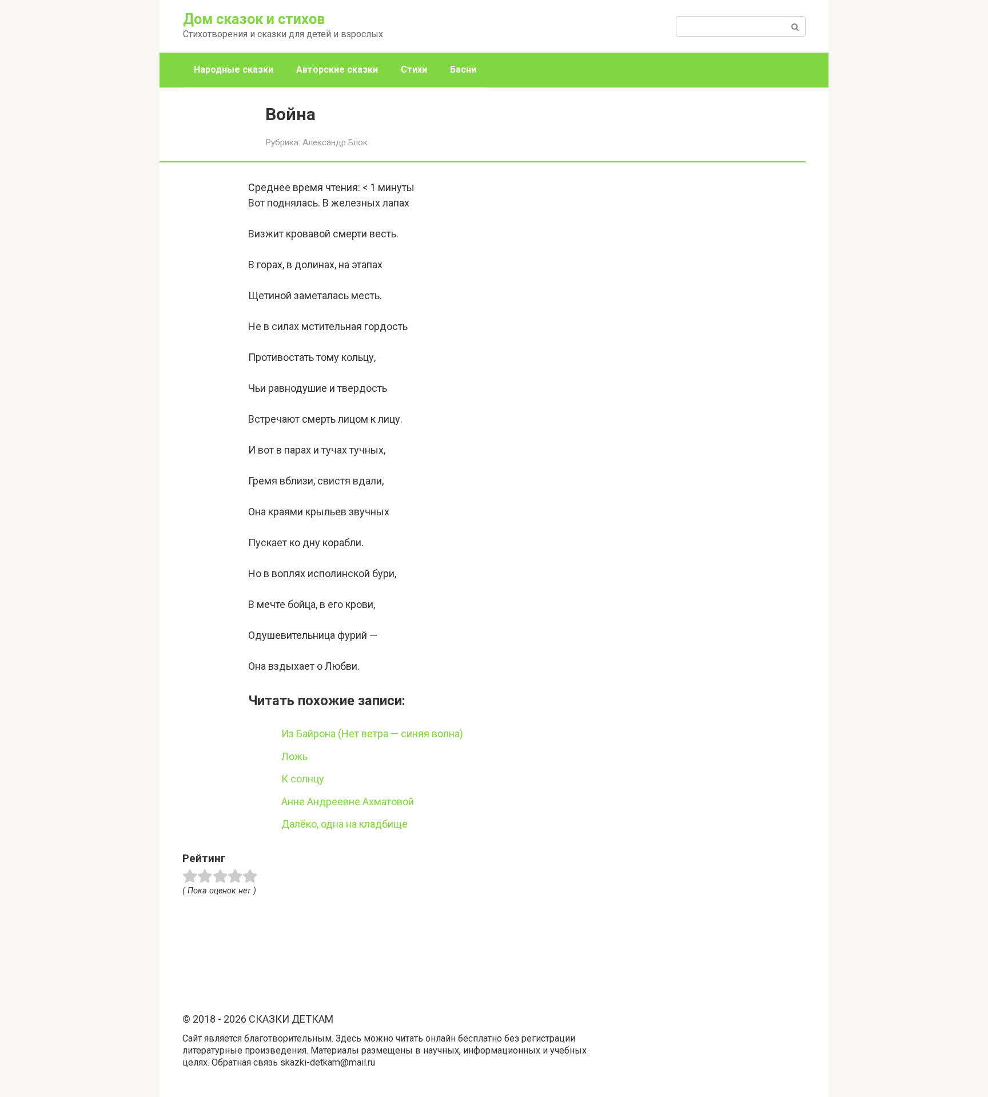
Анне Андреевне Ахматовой (347, 802)
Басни (463, 69)
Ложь (294, 756)
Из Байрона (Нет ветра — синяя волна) (372, 734)
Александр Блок (335, 142)
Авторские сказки (337, 69)
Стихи (414, 69)
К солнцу (302, 779)
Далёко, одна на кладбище (344, 824)
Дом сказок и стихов (254, 19)
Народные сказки (233, 69)
